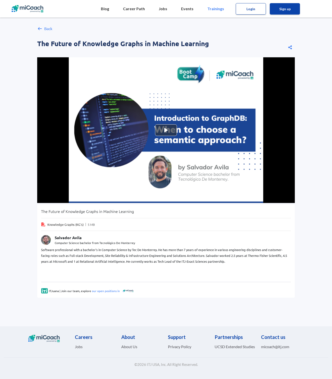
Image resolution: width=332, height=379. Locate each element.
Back (48, 28)
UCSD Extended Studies (235, 346)
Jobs (79, 346)
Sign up (285, 9)
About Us (129, 346)
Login (250, 9)
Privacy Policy (179, 346)
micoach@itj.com (275, 346)
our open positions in (105, 291)
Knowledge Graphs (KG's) (65, 224)
